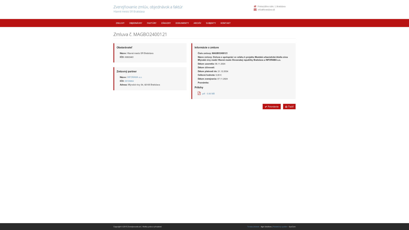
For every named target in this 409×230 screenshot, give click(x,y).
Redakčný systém (280, 226)
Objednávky (135, 23)
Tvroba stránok (253, 226)
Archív (197, 23)
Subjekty (211, 23)
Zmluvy (120, 23)
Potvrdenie (273, 106)
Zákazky (166, 23)
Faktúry (151, 23)
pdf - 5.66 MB (208, 93)
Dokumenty (182, 23)
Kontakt (226, 23)
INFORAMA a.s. (134, 77)
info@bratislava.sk (266, 9)
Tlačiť (290, 106)
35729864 (129, 80)
